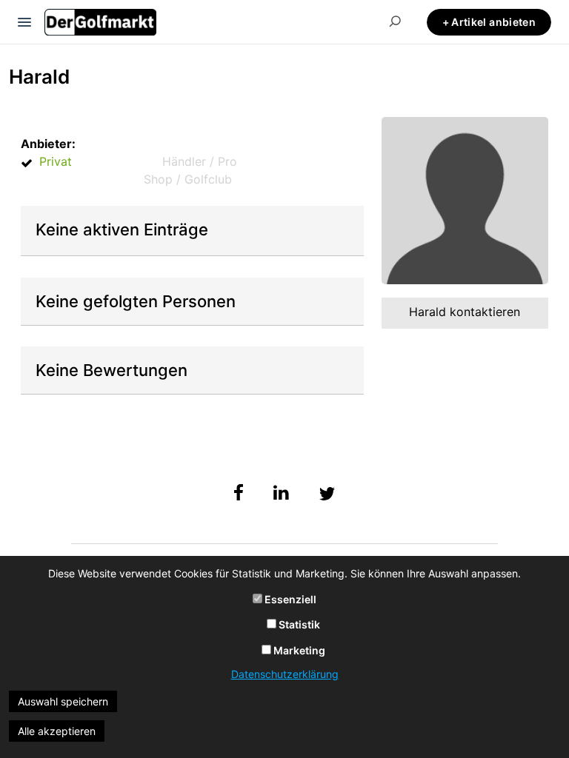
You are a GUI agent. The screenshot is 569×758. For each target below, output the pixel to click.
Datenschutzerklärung (285, 674)
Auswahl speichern (63, 701)
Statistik (298, 624)
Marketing (298, 650)
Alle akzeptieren (57, 731)
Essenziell (289, 599)
